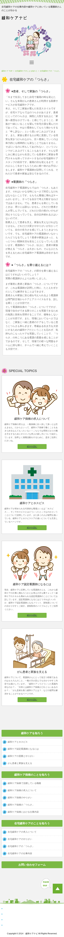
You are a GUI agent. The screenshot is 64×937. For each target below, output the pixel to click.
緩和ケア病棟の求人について (22, 790)
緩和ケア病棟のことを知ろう (32, 774)
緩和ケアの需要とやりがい (21, 756)
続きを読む (32, 446)
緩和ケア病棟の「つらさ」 (21, 804)
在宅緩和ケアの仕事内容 (20, 853)
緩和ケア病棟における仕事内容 (23, 812)
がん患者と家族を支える (20, 763)
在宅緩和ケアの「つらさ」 (21, 846)
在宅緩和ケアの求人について (22, 832)
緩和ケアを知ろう (32, 733)
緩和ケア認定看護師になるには (23, 749)
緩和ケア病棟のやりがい (20, 797)
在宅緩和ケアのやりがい (20, 839)
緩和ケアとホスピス (18, 742)
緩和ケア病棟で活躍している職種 (24, 783)
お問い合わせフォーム (32, 864)
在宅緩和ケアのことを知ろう (32, 823)
